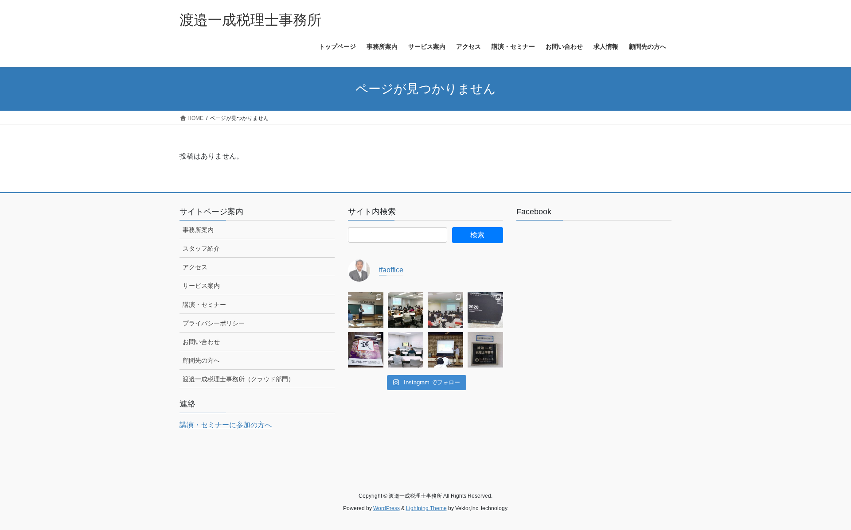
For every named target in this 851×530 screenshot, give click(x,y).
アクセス (195, 267)
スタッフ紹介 (201, 248)
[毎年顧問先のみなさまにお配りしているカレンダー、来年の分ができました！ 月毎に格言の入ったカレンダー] (365, 350)
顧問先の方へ (201, 360)
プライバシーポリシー (214, 323)
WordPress (386, 508)
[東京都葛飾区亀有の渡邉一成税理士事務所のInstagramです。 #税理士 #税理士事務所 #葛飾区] (485, 350)
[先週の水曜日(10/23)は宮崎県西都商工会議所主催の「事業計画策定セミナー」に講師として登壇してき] (445, 350)
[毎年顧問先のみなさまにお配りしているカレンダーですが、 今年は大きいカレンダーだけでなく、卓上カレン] (485, 310)
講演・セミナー (204, 304)
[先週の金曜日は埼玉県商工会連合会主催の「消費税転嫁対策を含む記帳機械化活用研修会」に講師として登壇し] (445, 310)
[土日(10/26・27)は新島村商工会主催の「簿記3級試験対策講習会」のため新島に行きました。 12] (405, 350)
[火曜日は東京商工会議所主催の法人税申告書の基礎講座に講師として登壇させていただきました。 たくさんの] (405, 310)
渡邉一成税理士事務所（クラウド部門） (238, 379)
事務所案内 (198, 229)
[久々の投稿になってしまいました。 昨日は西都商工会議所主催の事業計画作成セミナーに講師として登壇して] (365, 310)
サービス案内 (201, 285)
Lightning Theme (426, 508)
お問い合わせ (201, 341)
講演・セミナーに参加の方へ (226, 425)
